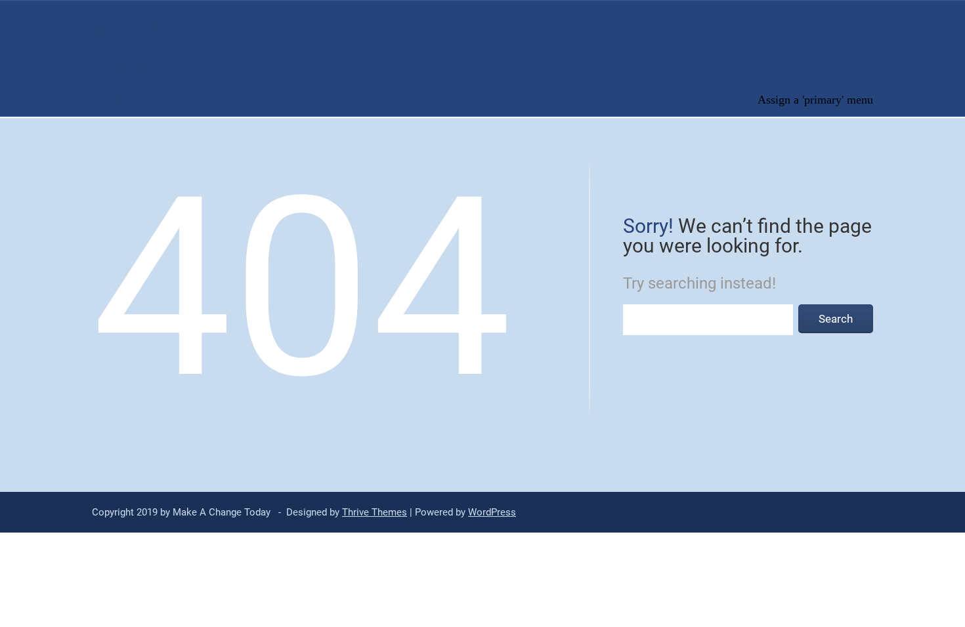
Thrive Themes (374, 512)
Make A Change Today (127, 63)
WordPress (492, 512)
